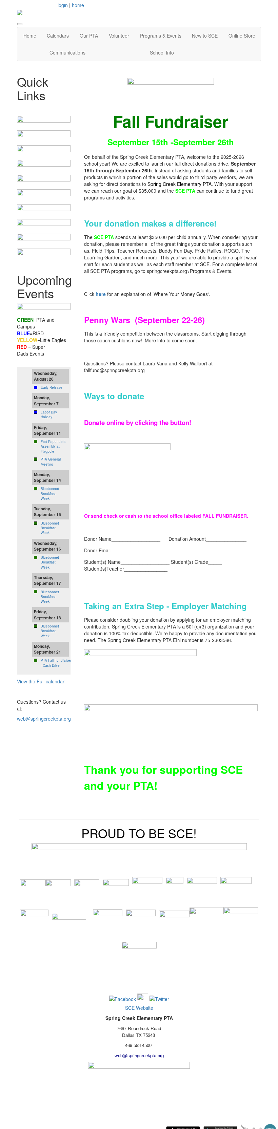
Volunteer (119, 35)
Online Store (242, 35)
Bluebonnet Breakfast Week (50, 493)
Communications (67, 52)
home (78, 5)
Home (29, 35)
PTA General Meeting (51, 461)
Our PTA (89, 35)
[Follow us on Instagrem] (142, 998)
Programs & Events (160, 35)
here (101, 294)
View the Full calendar (40, 681)
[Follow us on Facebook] (122, 998)
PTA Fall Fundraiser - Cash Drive (56, 662)
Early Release (51, 387)
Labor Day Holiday (49, 414)
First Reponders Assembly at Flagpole (53, 446)
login (63, 5)
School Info (162, 52)
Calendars (58, 35)
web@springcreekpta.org (44, 718)
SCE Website (139, 1007)
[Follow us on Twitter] (159, 998)
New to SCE (205, 35)
